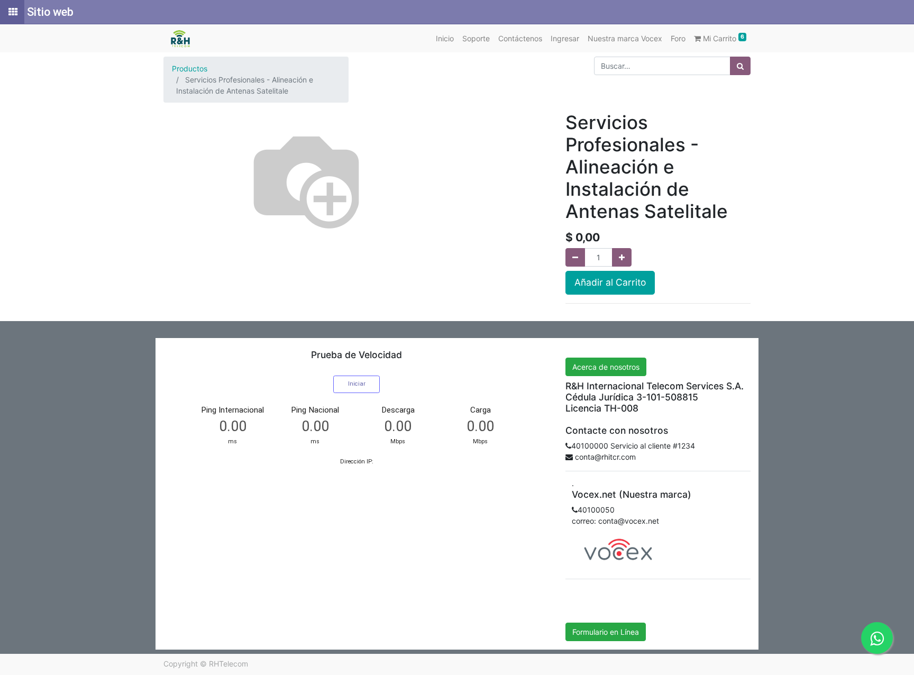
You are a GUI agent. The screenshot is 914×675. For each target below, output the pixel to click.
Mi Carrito (722, 38)
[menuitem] (445, 38)
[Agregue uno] (622, 257)
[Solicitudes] (12, 12)
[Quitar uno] (575, 257)
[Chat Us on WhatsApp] (877, 638)
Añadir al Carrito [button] (610, 282)
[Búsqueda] (740, 66)
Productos (189, 68)
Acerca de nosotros (605, 366)
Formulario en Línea (605, 631)
